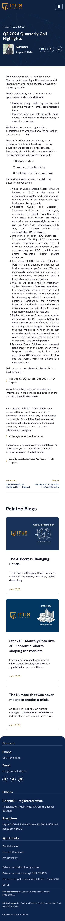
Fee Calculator (10, 846)
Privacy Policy (10, 857)
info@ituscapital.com (14, 771)
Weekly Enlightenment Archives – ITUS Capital (31, 460)
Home (6, 26)
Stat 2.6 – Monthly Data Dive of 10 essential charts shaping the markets (32, 646)
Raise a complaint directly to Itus (20, 867)
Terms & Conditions (13, 852)
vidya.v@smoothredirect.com (26, 436)
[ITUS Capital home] (12, 6)
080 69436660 (11, 757)
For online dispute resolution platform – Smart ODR (30, 879)
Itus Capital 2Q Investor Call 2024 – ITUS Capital (32, 380)
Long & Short (19, 26)
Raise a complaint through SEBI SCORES (24, 873)
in (59, 49)
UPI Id (5, 884)
